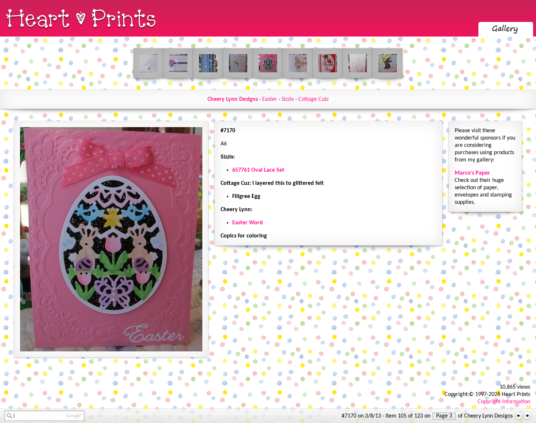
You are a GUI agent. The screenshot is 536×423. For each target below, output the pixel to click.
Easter (269, 99)
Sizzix (287, 99)
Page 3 (444, 416)
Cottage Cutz (313, 99)
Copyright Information (504, 402)
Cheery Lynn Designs (232, 99)
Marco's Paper (472, 173)
